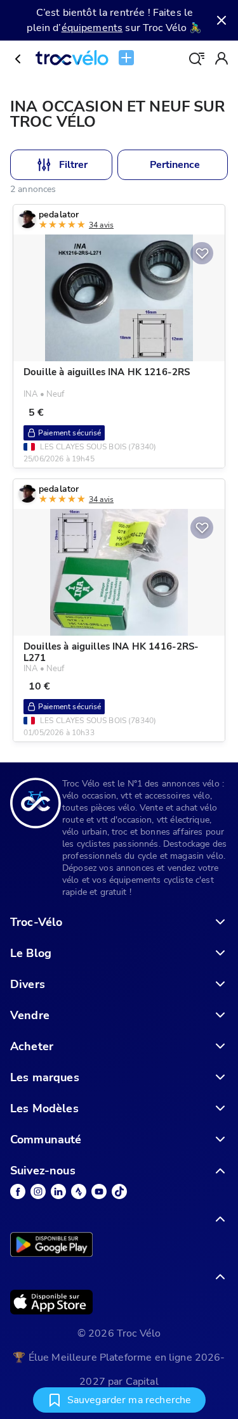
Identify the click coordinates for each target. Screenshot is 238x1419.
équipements (92, 28)
